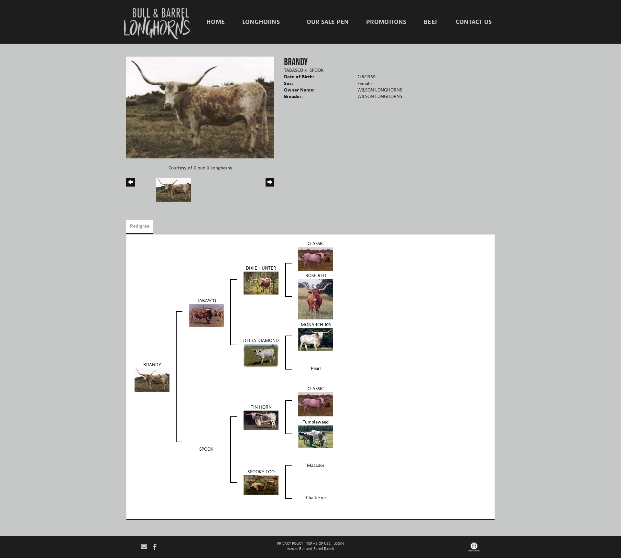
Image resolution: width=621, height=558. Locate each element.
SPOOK (317, 70)
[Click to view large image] (200, 107)
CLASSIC (316, 243)
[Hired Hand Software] (474, 549)
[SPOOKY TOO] (261, 485)
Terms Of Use (318, 543)
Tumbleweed (316, 422)
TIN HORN (261, 407)
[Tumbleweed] (315, 436)
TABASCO (293, 70)
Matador (315, 465)
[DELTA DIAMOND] (261, 355)
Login (338, 543)
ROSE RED (315, 275)
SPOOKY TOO (261, 472)
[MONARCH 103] (315, 339)
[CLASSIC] (315, 259)
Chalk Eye (316, 497)
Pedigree (139, 226)
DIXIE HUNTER (261, 268)
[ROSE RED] (315, 299)
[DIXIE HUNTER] (261, 282)
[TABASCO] (206, 315)
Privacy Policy (290, 543)
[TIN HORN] (261, 420)
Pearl (316, 368)
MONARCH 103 (316, 324)
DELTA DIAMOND (261, 340)
